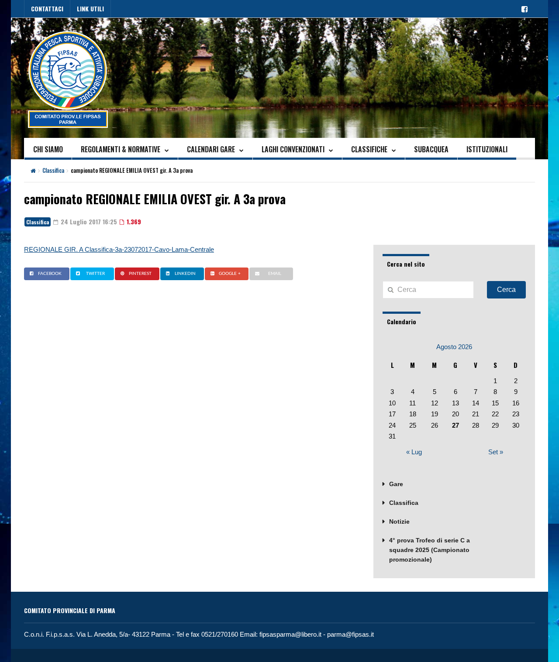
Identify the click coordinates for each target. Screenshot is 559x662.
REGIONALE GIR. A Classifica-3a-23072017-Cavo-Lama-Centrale (119, 249)
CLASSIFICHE (369, 149)
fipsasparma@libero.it (290, 634)
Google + (230, 273)
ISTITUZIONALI (486, 149)
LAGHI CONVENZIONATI (293, 149)
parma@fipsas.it (350, 634)
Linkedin (185, 273)
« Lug (414, 452)
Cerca (506, 289)
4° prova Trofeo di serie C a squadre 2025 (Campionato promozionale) (429, 550)
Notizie (399, 521)
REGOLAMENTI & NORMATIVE (120, 149)
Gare (396, 483)
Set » (495, 452)
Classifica (53, 170)
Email (274, 273)
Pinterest (140, 273)
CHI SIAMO (48, 149)
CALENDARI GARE (211, 149)
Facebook (50, 273)
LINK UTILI (90, 8)
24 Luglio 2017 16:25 (88, 221)
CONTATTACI (47, 8)
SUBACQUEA (431, 149)
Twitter (95, 273)
